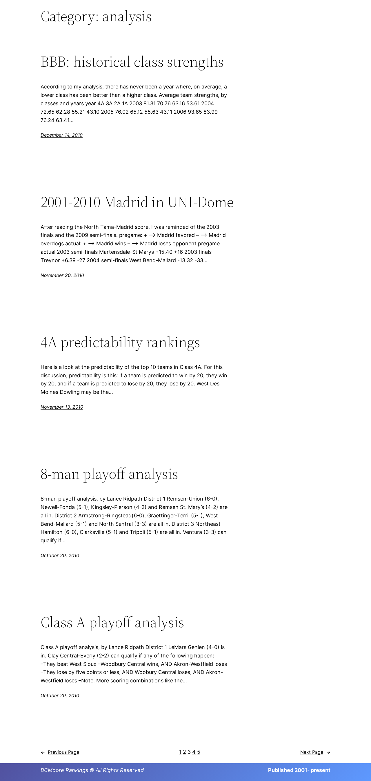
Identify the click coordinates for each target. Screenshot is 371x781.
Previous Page (60, 752)
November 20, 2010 (62, 275)
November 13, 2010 (62, 407)
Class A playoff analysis (112, 622)
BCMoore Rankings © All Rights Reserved (92, 770)
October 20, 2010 (60, 555)
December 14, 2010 (62, 135)
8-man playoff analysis (109, 473)
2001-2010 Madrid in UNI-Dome (137, 202)
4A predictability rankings (120, 342)
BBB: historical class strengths (132, 61)
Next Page (315, 752)
